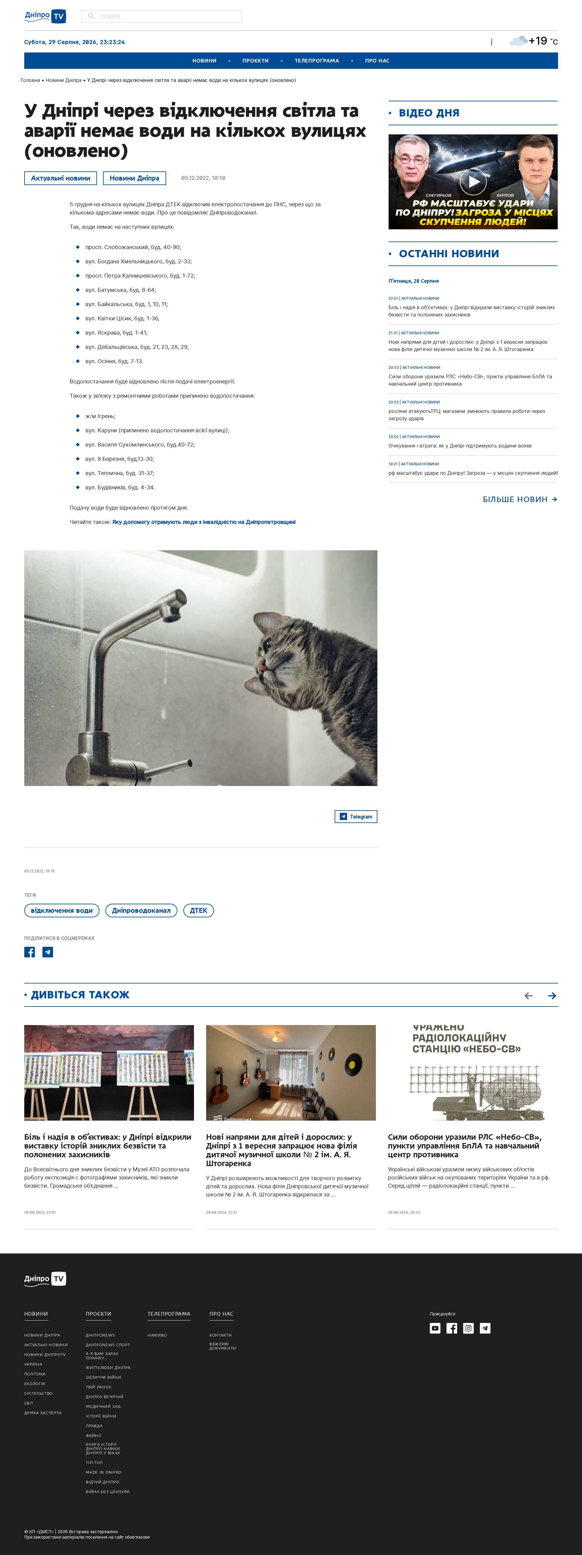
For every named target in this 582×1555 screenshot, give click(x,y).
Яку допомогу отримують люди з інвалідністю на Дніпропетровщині (204, 522)
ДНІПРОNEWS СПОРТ (108, 1345)
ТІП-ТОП (94, 1463)
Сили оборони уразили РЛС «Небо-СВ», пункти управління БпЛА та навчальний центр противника (465, 1146)
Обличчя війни (103, 1377)
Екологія (34, 1384)
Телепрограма (317, 61)
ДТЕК (198, 910)
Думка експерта (43, 1413)
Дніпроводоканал (141, 910)
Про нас (377, 61)
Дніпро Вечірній (105, 1397)
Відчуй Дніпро (102, 1482)
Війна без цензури (108, 1492)
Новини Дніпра (64, 80)
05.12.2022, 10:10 (203, 178)
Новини (204, 61)
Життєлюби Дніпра (108, 1368)
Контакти (220, 1335)
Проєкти (255, 61)
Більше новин (515, 499)
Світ (28, 1403)
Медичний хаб (103, 1407)
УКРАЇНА (33, 1364)
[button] (552, 995)
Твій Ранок (98, 1387)
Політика (35, 1374)
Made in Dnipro (104, 1472)
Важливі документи (222, 1346)
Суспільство (38, 1393)
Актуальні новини (60, 178)
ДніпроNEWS (100, 1335)
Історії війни (101, 1416)
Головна (30, 80)
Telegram (361, 817)
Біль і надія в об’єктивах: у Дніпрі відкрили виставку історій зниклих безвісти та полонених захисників (107, 1146)
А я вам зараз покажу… (102, 1356)
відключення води (62, 910)
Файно (94, 1436)
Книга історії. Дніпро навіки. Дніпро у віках (103, 1448)
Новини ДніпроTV (45, 1355)
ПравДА (94, 1426)
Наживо (157, 1335)
